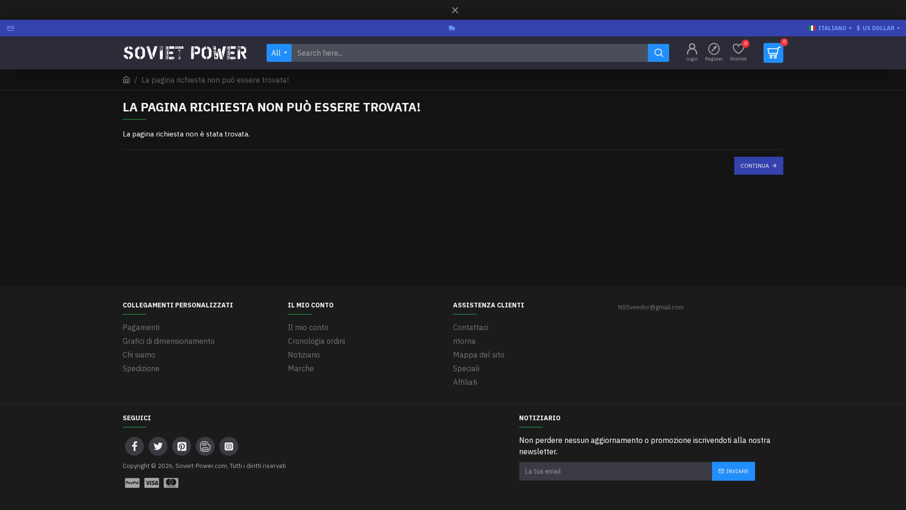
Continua (754, 165)
